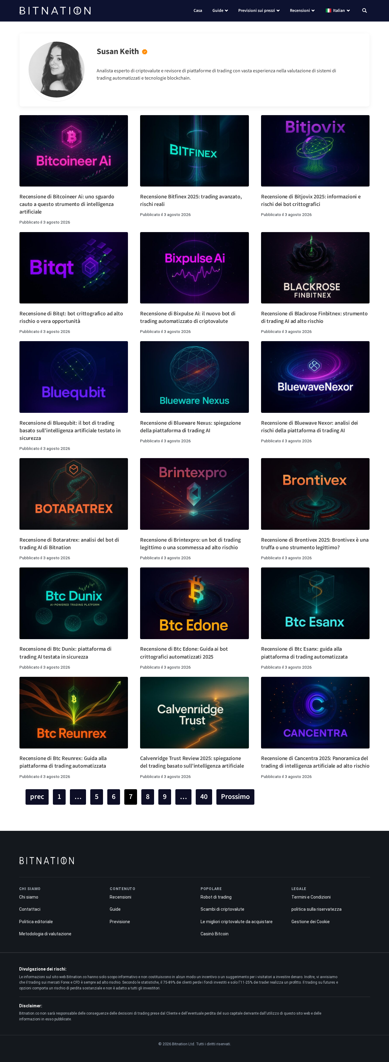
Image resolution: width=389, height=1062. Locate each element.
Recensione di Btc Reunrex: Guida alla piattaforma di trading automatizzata (63, 762)
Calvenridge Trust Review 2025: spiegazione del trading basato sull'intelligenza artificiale (192, 762)
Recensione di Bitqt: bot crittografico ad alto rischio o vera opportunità (71, 317)
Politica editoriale (36, 921)
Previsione (120, 921)
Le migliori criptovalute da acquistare (237, 921)
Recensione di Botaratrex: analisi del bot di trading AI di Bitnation (69, 543)
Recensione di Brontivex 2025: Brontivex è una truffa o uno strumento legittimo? (315, 543)
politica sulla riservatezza (316, 909)
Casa (198, 11)
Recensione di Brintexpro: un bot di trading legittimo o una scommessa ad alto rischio (190, 543)
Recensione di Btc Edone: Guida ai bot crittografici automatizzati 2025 (184, 652)
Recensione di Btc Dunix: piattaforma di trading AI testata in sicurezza (65, 652)
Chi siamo (28, 897)
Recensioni (300, 11)
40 (204, 796)
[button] (364, 11)
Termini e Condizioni (311, 897)
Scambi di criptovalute (222, 909)
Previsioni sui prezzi (256, 11)
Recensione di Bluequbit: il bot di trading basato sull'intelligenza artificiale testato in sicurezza (69, 430)
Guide (217, 11)
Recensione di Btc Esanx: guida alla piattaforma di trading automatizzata (304, 652)
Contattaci (29, 909)
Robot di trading (216, 897)
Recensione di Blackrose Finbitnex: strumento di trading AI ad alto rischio (314, 317)
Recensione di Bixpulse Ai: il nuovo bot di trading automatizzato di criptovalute (187, 317)
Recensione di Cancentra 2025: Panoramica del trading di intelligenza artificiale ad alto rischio (315, 762)
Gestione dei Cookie (310, 921)
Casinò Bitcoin (215, 933)
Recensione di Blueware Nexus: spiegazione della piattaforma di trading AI (190, 426)
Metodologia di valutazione (45, 933)
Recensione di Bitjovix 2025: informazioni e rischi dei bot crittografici (311, 200)
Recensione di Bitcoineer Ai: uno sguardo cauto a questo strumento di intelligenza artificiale (66, 204)
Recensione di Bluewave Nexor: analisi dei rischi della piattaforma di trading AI (309, 426)
